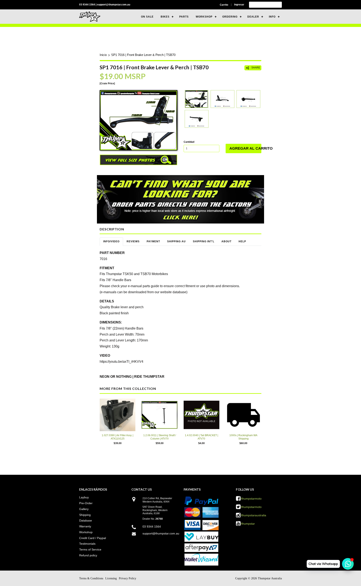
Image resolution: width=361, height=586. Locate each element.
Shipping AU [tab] (176, 241)
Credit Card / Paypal (92, 538)
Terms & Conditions (91, 578)
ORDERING (230, 16)
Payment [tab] (153, 241)
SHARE (255, 67)
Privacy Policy (127, 578)
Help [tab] (242, 241)
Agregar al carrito (245, 148)
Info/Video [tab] (111, 241)
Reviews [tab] (133, 241)
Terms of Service (90, 549)
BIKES (165, 16)
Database (85, 520)
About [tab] (226, 241)
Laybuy (84, 497)
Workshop (86, 532)
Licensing (111, 578)
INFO (272, 16)
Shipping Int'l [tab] (203, 241)
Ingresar (239, 4)
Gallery (84, 509)
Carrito (224, 4)
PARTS (184, 16)
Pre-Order (86, 503)
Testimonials (87, 543)
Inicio (103, 55)
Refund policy (88, 555)
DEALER (253, 16)
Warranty (85, 526)
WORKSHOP (204, 16)
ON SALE (147, 16)
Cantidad (189, 141)
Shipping (85, 515)
